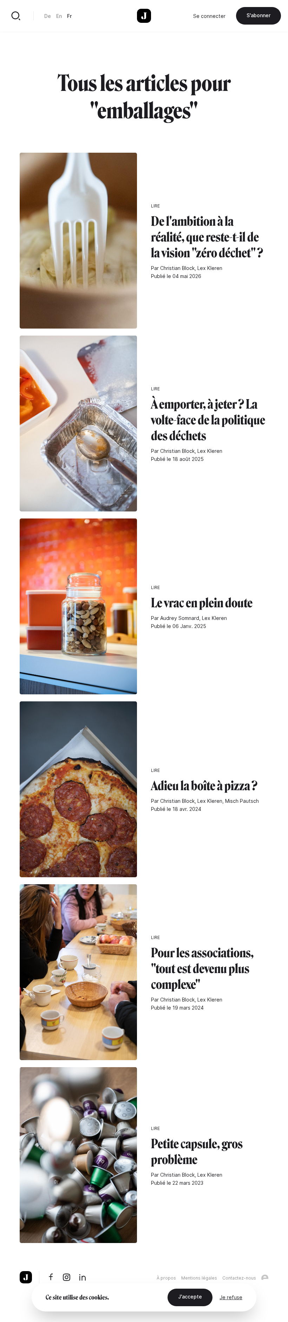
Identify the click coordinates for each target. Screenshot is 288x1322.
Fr (69, 16)
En (59, 16)
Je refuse (231, 1297)
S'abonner (258, 15)
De (47, 16)
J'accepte (190, 1297)
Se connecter (209, 16)
